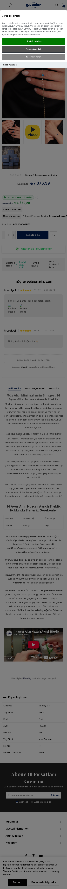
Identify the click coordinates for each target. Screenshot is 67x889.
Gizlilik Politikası (9, 65)
